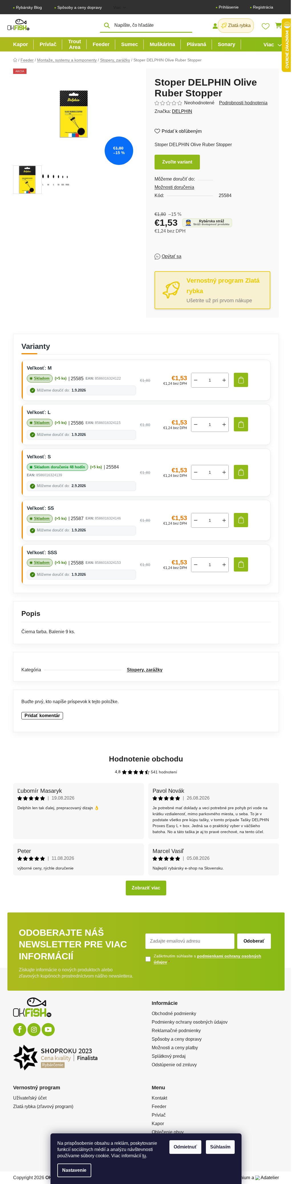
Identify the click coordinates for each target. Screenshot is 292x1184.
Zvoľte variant (177, 162)
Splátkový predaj (169, 1056)
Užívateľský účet (29, 1098)
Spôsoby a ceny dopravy (79, 7)
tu (144, 1155)
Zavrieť (196, 256)
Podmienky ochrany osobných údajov (190, 1022)
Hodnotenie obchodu (146, 759)
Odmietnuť (185, 1146)
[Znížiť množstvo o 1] (195, 380)
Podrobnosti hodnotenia (243, 102)
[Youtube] (48, 1029)
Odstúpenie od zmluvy (174, 1064)
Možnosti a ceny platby (175, 1047)
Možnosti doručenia (174, 187)
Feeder (159, 1106)
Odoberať (254, 941)
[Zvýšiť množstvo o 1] (224, 380)
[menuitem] (20, 44)
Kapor (158, 1123)
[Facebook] (19, 1029)
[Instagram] (33, 1029)
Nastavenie (74, 1170)
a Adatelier (265, 1177)
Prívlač (159, 1115)
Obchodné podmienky (174, 1013)
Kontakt (159, 1098)
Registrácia (263, 7)
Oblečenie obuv (168, 1132)
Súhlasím (220, 1146)
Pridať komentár (42, 715)
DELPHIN (182, 111)
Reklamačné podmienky (176, 1030)
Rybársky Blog (29, 7)
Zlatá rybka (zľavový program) (43, 1106)
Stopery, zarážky (145, 669)
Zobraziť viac (146, 887)
